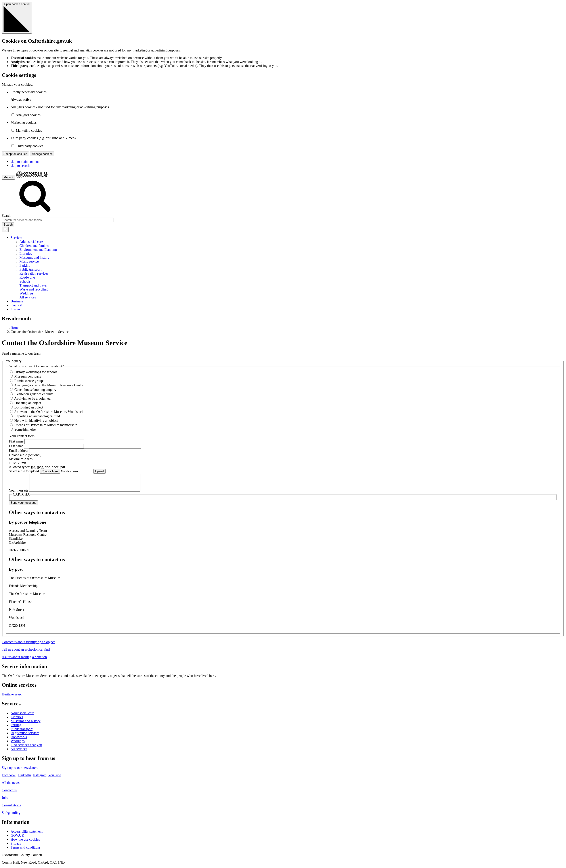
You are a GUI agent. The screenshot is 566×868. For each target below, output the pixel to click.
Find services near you (26, 745)
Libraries (25, 253)
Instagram (39, 775)
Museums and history (34, 257)
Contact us (9, 790)
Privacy (16, 843)
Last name (16, 446)
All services (27, 297)
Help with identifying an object (36, 420)
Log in (15, 309)
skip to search (20, 165)
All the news (10, 782)
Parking (24, 265)
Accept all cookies (15, 154)
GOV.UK (17, 835)
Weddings (26, 293)
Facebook (8, 775)
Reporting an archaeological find (37, 416)
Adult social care (31, 241)
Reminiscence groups (29, 381)
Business (17, 301)
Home (15, 328)
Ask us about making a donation (24, 657)
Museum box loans (27, 376)
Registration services (33, 273)
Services (16, 237)
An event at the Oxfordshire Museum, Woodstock (49, 412)
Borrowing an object (28, 407)
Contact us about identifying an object (28, 642)
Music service (29, 261)
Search (6, 215)
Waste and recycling (33, 289)
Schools (25, 281)
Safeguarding (11, 813)
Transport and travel (33, 285)
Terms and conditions (25, 847)
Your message (18, 490)
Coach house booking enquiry (35, 389)
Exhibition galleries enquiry (33, 394)
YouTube (54, 775)
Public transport (30, 269)
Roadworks (27, 277)
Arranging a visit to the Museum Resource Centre (48, 385)
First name (16, 441)
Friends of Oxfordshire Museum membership (45, 425)
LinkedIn (24, 775)
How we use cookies (25, 839)
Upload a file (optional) (25, 455)
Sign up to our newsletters (20, 767)
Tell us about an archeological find (26, 649)
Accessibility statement (26, 831)
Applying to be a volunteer (33, 398)
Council (16, 305)
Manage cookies (42, 154)
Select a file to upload (24, 471)
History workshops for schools (35, 372)
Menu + (8, 177)
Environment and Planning (38, 249)
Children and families (34, 245)
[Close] (5, 229)
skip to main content (25, 161)
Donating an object (27, 403)
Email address (18, 450)
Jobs (5, 798)
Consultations (11, 805)
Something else (25, 429)
